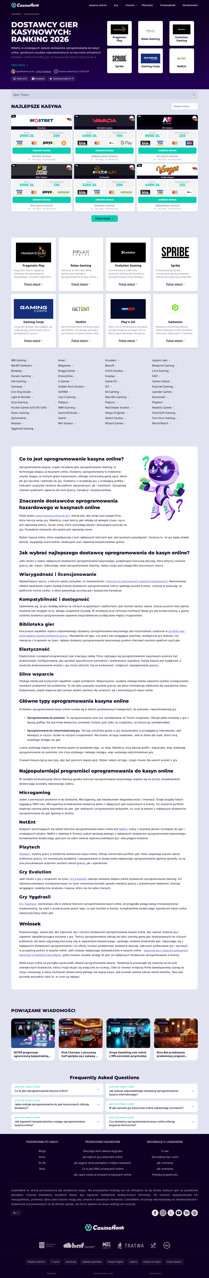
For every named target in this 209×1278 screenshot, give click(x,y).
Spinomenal (19, 418)
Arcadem (111, 360)
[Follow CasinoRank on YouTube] (178, 1213)
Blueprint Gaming (163, 365)
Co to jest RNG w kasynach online (102, 1169)
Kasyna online (98, 5)
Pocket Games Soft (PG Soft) (29, 407)
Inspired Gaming (163, 386)
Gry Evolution (78, 878)
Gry (116, 5)
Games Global (161, 381)
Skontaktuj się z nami (165, 1157)
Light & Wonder (21, 397)
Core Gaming (160, 371)
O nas (165, 1151)
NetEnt (123, 829)
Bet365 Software (21, 365)
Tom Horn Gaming (164, 418)
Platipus (63, 402)
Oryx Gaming (19, 402)
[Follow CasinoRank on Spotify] (186, 1213)
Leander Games (162, 392)
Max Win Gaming (116, 397)
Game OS (111, 381)
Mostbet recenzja (41, 155)
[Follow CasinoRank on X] (171, 1213)
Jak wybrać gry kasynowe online (102, 1157)
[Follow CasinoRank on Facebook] (155, 1213)
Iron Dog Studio (21, 392)
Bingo (42, 1151)
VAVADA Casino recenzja (104, 155)
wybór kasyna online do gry (52, 515)
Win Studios (66, 423)
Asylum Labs (160, 360)
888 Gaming (19, 360)
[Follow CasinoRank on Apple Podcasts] (194, 1213)
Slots (42, 1169)
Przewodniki (167, 5)
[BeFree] (153, 1245)
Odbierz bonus (42, 150)
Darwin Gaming (21, 376)
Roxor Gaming (20, 413)
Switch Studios (114, 418)
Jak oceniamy (165, 1163)
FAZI (155, 376)
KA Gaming (112, 392)
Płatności (147, 5)
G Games (64, 381)
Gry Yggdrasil (27, 903)
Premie (130, 5)
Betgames (64, 365)
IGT (107, 386)
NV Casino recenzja (167, 155)
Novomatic (159, 397)
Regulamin (51, 1273)
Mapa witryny (156, 1273)
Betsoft (110, 365)
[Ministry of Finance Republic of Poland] (47, 1245)
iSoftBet (63, 392)
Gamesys (17, 386)
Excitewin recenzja (104, 205)
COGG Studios (114, 371)
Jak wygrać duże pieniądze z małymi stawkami (102, 1163)
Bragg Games (67, 371)
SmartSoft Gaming (164, 413)
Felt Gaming (19, 381)
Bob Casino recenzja (41, 205)
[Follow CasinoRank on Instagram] (163, 1213)
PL (14, 1212)
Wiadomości (190, 5)
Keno (42, 1157)
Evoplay (110, 376)
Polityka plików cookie (103, 1273)
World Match (160, 423)
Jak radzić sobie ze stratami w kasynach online (102, 1174)
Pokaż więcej (102, 218)
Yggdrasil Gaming (22, 428)
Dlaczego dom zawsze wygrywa (102, 1151)
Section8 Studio (68, 413)
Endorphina (65, 376)
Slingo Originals (115, 413)
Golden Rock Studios (71, 386)
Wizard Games (114, 423)
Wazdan (16, 423)
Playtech (157, 402)
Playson (110, 402)
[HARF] (79, 1245)
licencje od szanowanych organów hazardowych (137, 581)
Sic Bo (42, 1163)
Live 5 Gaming (67, 397)
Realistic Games (162, 407)
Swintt (62, 418)
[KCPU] (107, 1245)
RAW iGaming (67, 407)
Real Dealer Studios (117, 407)
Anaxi (62, 360)
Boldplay (17, 371)
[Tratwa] (130, 1245)
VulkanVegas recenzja (167, 205)
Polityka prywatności (165, 1174)
